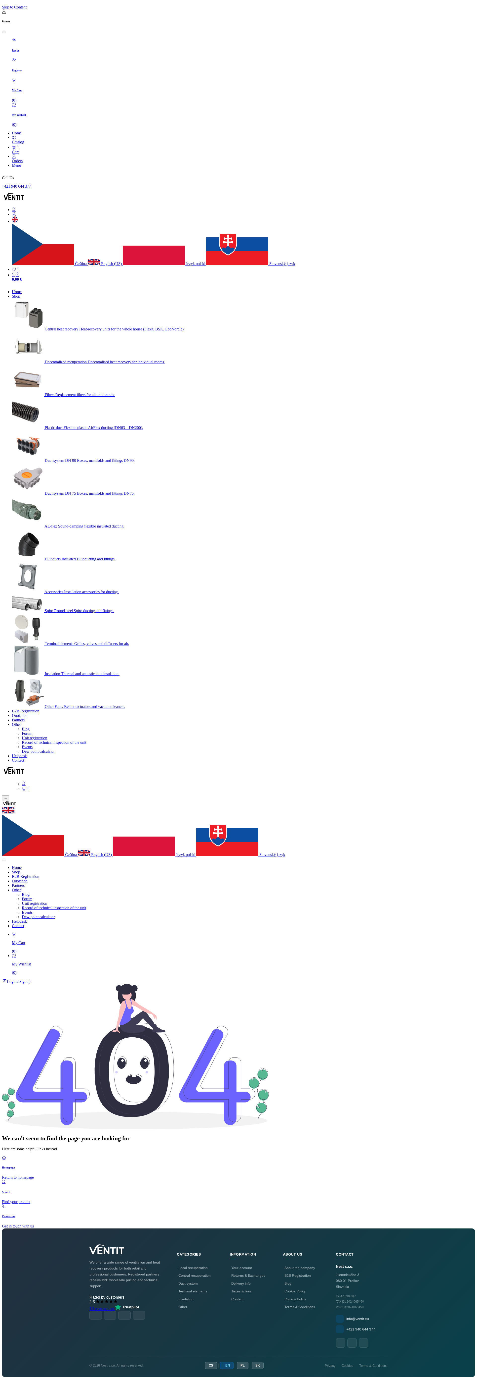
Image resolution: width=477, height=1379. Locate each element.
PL (242, 1365)
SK (257, 1365)
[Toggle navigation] (5, 798)
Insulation (186, 1299)
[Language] (15, 221)
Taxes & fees (241, 1291)
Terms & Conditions (299, 1307)
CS (211, 1365)
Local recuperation (193, 1268)
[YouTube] (352, 1343)
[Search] (243, 210)
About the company (299, 1268)
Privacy (330, 1366)
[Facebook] (340, 1343)
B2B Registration (297, 1275)
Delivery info (241, 1283)
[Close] (4, 32)
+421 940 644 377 (16, 186)
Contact (237, 1299)
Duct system (188, 1283)
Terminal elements (192, 1291)
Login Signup (18, 981)
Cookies (347, 1366)
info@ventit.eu (357, 1319)
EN (227, 1365)
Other (182, 1307)
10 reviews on (102, 1309)
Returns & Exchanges (248, 1275)
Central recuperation (194, 1275)
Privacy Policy (295, 1299)
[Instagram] (363, 1343)
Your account (241, 1268)
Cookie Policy (295, 1291)
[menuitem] (17, 292)
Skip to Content (14, 7)
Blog (287, 1283)
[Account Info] (243, 214)
